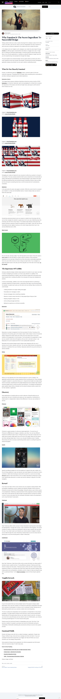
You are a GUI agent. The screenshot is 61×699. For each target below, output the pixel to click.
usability (11, 663)
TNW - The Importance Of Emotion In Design (14, 656)
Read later (52, 33)
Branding (47, 49)
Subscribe (45, 6)
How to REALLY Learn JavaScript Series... (9, 667)
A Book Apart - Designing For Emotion (12, 651)
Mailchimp (4, 187)
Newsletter (39, 2)
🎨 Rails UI (26, 1)
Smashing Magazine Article (10, 654)
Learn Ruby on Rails (9, 3)
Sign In (43, 2)
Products (15, 1)
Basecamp (4, 306)
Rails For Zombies (21, 571)
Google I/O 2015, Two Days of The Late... (35, 667)
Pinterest (4, 403)
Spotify (3, 444)
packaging (8, 663)
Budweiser (4, 83)
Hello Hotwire (48, 53)
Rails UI (47, 60)
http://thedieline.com (11, 112)
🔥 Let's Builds (21, 1)
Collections (11, 1)
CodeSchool (4, 537)
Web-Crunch (5, 230)
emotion (5, 663)
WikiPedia (19, 72)
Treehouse (4, 500)
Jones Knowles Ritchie (10, 114)
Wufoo (3, 351)
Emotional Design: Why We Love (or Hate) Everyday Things (17, 649)
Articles (6, 1)
